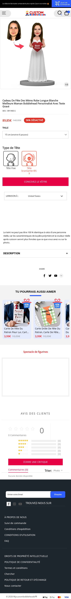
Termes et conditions (16, 567)
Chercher (9, 573)
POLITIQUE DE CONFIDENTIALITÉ (22, 562)
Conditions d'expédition (17, 529)
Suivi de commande (15, 523)
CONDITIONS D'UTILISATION (19, 535)
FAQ (6, 540)
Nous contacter (12, 585)
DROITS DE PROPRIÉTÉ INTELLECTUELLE (26, 556)
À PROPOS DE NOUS (15, 517)
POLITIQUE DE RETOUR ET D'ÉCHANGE (25, 579)
